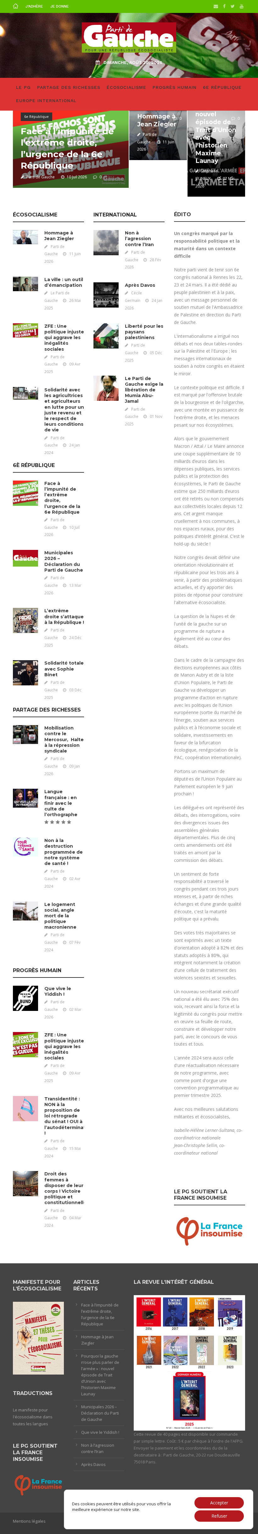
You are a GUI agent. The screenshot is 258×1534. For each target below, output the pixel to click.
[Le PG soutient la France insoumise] (209, 1230)
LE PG (23, 87)
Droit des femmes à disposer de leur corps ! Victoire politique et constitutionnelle (65, 1188)
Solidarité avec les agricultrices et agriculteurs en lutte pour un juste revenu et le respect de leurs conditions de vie (64, 410)
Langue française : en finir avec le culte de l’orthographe (60, 803)
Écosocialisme (126, 87)
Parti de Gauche (40, 177)
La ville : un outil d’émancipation (63, 282)
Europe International (46, 100)
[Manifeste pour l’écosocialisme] (38, 1338)
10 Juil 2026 (77, 177)
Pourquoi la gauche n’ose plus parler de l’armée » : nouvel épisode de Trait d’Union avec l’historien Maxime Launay (215, 118)
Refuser (219, 1516)
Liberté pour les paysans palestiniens (144, 331)
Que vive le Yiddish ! (57, 991)
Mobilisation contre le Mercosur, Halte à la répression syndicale (64, 739)
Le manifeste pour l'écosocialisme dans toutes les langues (33, 1417)
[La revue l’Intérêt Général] (189, 1362)
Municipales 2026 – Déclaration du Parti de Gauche (63, 561)
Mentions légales (29, 1521)
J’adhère (34, 6)
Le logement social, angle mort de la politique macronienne (60, 916)
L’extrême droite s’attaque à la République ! (64, 616)
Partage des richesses (68, 87)
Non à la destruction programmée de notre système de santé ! (63, 852)
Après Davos (140, 285)
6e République (222, 87)
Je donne (59, 6)
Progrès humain (175, 87)
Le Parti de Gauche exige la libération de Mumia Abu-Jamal (144, 390)
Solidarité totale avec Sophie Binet (64, 668)
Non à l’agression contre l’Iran (139, 238)
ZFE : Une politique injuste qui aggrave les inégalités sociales (64, 337)
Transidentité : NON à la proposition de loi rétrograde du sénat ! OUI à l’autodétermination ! (68, 1116)
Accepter (219, 1503)
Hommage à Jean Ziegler (156, 120)
